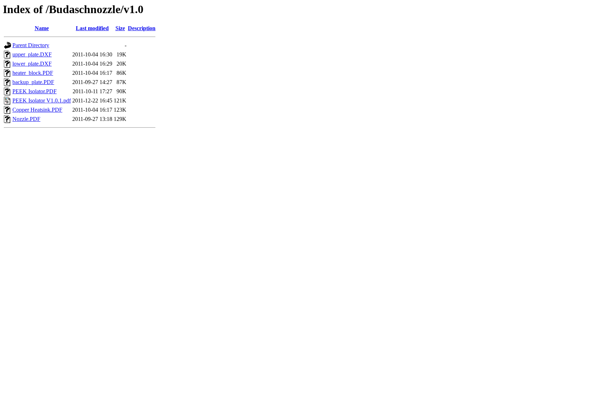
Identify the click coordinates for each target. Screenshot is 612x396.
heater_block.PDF (32, 73)
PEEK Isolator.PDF (34, 91)
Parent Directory (30, 45)
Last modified (92, 28)
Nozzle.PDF (26, 119)
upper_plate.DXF (32, 54)
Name (42, 28)
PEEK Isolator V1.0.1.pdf (41, 100)
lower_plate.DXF (32, 64)
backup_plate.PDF (33, 82)
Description (141, 28)
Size (120, 28)
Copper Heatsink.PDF (37, 110)
